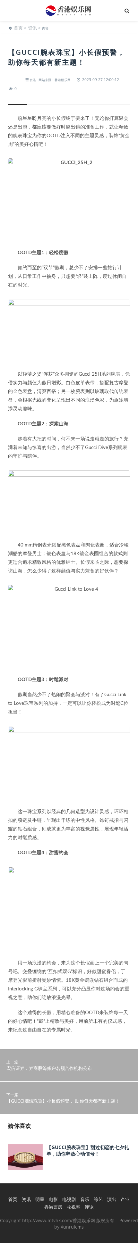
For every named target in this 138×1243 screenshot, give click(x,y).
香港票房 (53, 1207)
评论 (89, 1207)
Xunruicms (72, 1227)
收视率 (73, 1207)
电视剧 (69, 1199)
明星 (39, 1199)
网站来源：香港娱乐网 (55, 80)
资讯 (32, 28)
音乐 (84, 1199)
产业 (125, 1199)
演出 (111, 1199)
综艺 (98, 1199)
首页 (18, 28)
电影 (53, 1199)
